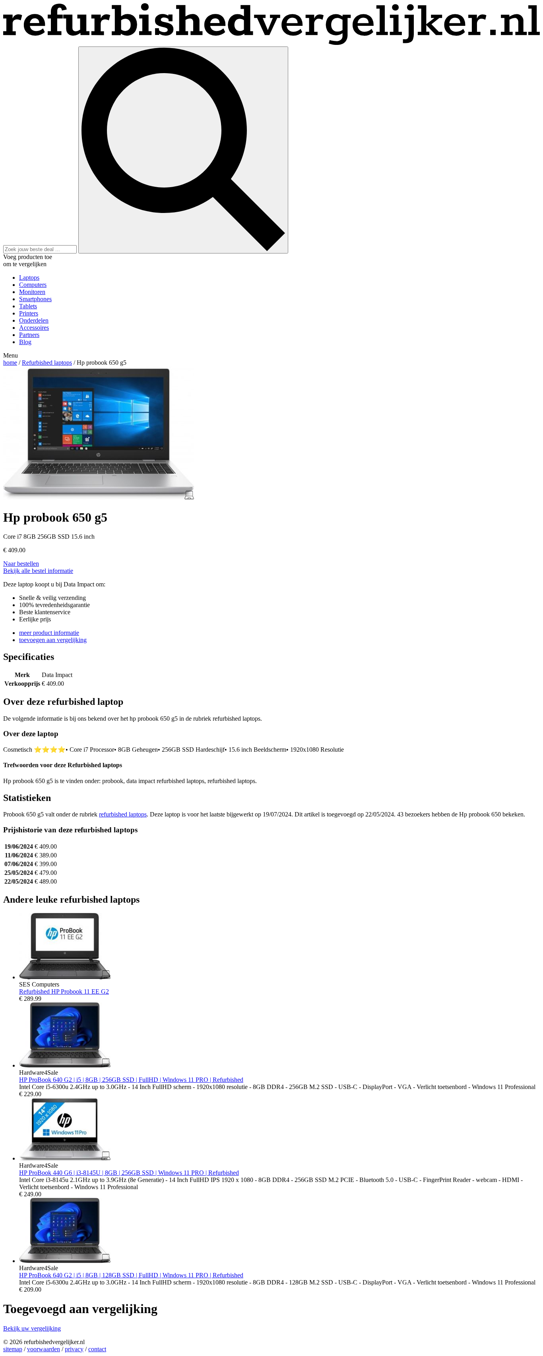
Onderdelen (33, 320)
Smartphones (35, 299)
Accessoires (34, 327)
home (10, 362)
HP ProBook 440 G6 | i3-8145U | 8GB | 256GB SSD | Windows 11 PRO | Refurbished (129, 1172)
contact (97, 1349)
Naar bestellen (21, 563)
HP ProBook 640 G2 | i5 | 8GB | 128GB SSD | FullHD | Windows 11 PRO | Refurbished (131, 1275)
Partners (29, 334)
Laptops (29, 277)
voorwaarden (43, 1349)
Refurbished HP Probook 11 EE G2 (64, 991)
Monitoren (32, 291)
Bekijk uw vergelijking (32, 1328)
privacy (74, 1349)
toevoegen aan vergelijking (53, 639)
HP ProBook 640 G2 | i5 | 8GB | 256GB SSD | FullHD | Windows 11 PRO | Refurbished (131, 1079)
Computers (33, 284)
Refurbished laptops (47, 362)
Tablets (28, 306)
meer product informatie (49, 632)
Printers (28, 313)
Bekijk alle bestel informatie (38, 570)
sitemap (12, 1349)
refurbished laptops (123, 814)
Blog (25, 342)
